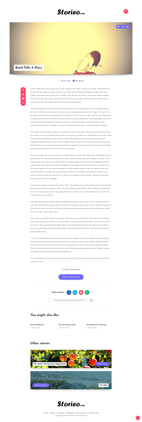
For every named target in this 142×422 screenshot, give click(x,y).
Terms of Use (94, 413)
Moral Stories (75, 269)
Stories (53, 413)
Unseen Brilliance (37, 325)
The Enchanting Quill (67, 325)
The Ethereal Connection (96, 325)
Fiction (67, 269)
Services (61, 413)
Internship (70, 413)
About (45, 413)
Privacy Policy (81, 413)
